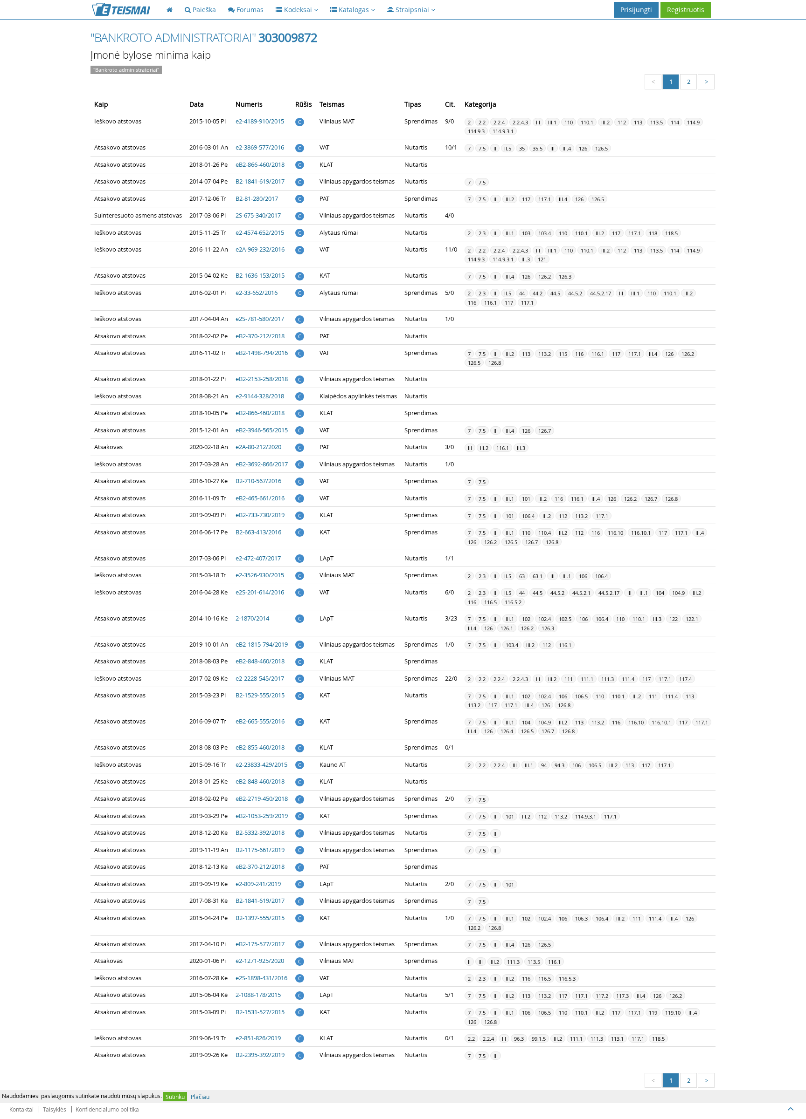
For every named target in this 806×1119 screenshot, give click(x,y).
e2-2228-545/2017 (260, 678)
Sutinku (175, 1096)
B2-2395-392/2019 (260, 1055)
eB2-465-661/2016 (260, 498)
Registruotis (685, 9)
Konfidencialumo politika (107, 1109)
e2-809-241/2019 (258, 884)
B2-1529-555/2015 (260, 695)
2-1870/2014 (252, 618)
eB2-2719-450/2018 (262, 798)
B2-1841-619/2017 (260, 181)
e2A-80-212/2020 (258, 447)
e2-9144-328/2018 (260, 396)
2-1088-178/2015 (258, 994)
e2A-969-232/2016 (260, 249)
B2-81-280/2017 (257, 198)
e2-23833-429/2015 (261, 764)
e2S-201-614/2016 (260, 592)
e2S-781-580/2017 (260, 318)
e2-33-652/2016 (257, 292)
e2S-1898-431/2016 (261, 978)
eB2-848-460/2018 (260, 661)
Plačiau (200, 1096)
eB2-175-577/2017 (260, 944)
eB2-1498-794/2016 (262, 352)
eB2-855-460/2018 (260, 747)
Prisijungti (636, 9)
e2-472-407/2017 (258, 558)
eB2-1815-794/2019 (262, 644)
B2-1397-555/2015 (260, 918)
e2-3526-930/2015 (260, 575)
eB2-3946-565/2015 (262, 430)
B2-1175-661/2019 (260, 850)
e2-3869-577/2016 (260, 147)
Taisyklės (54, 1109)
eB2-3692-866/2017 (262, 464)
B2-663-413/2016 (258, 532)
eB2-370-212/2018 (260, 336)
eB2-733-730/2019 (260, 515)
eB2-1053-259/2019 (262, 816)
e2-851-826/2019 (258, 1038)
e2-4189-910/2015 (260, 121)
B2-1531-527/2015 (260, 1012)
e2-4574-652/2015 (260, 232)
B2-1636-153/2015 (260, 275)
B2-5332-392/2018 (260, 832)
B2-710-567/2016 (258, 481)
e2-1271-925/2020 (260, 960)
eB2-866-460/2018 (260, 164)
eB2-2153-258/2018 (262, 379)
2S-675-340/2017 (258, 215)
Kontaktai (21, 1109)
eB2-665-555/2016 (260, 721)
